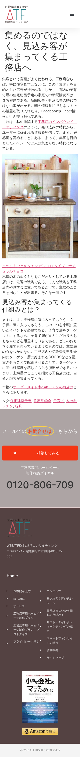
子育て (58, 401)
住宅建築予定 (21, 401)
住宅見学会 (42, 401)
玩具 (18, 406)
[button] (72, 14)
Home (12, 575)
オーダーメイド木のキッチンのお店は (43, 387)
